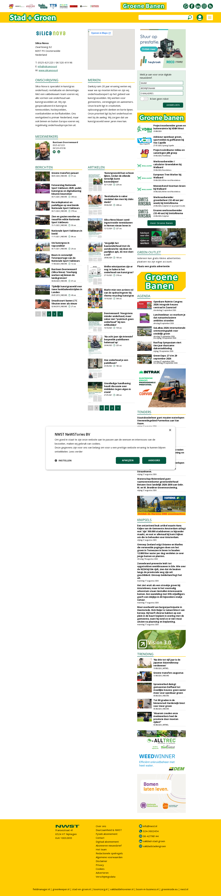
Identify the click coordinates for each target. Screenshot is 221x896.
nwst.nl (184, 889)
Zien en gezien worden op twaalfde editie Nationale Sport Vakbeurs (65, 219)
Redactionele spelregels (109, 853)
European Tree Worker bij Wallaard (167, 176)
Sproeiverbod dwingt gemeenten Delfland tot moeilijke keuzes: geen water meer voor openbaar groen (169, 688)
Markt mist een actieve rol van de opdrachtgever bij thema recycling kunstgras (119, 292)
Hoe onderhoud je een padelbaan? (116, 361)
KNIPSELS (144, 520)
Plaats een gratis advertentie (153, 266)
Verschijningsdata (105, 876)
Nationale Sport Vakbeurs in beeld (66, 232)
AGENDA (143, 296)
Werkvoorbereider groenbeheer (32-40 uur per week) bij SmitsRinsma (168, 200)
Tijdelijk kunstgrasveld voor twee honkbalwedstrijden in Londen (66, 289)
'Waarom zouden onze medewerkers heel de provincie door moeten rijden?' (165, 717)
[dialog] (110, 448)
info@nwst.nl (150, 826)
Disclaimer (101, 861)
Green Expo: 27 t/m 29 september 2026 (165, 357)
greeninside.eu (169, 889)
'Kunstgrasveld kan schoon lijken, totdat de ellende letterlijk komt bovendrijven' (119, 177)
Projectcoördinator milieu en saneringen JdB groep (169, 151)
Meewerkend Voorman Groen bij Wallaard (169, 187)
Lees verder (76, 451)
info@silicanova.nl (47, 66)
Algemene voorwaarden (109, 857)
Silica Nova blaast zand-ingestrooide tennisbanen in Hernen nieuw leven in (118, 222)
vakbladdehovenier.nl (121, 889)
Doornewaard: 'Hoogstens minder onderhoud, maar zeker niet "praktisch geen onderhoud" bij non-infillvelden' (118, 319)
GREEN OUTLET (149, 252)
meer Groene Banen (161, 223)
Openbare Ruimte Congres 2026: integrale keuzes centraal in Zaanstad (167, 304)
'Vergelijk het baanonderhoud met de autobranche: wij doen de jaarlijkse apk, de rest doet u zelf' (118, 248)
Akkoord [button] (154, 460)
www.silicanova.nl (48, 70)
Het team (101, 849)
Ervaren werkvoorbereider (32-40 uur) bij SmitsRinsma (168, 212)
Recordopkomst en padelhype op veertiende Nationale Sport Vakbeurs (65, 205)
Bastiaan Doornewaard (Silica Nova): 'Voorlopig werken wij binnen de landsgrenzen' (64, 273)
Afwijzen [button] (127, 460)
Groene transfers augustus (168, 672)
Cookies (100, 868)
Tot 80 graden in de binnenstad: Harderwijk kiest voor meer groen (169, 703)
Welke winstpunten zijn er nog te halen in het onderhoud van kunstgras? (118, 269)
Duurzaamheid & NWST (109, 830)
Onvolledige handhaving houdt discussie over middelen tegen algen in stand (117, 388)
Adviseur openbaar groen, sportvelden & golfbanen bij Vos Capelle (168, 139)
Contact (100, 837)
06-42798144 (151, 836)
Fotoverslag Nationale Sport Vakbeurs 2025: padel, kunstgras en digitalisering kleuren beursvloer (66, 189)
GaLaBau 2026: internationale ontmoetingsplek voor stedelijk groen (169, 330)
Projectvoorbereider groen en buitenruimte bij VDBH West (169, 127)
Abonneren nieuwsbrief (109, 845)
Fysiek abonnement (106, 833)
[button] (63, 460)
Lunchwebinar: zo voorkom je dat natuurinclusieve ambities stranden (169, 317)
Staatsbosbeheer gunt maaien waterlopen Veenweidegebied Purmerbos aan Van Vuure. (160, 420)
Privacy (100, 865)
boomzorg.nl (100, 889)
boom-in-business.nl (147, 889)
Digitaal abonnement (107, 841)
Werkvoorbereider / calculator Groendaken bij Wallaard (167, 164)
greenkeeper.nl (61, 889)
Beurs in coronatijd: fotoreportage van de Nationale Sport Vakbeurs (65, 257)
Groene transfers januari (64, 172)
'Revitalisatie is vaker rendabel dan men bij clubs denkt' (118, 199)
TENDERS (144, 412)
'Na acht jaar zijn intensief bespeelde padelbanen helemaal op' (118, 339)
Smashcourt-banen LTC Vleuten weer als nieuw (64, 302)
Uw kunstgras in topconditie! (60, 244)
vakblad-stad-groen (154, 841)
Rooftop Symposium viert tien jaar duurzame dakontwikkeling (167, 345)
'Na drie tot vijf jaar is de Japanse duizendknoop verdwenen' (166, 662)
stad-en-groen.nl (81, 889)
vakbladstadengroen (154, 846)
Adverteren (102, 872)
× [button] (170, 430)
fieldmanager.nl (41, 889)
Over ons (101, 826)
